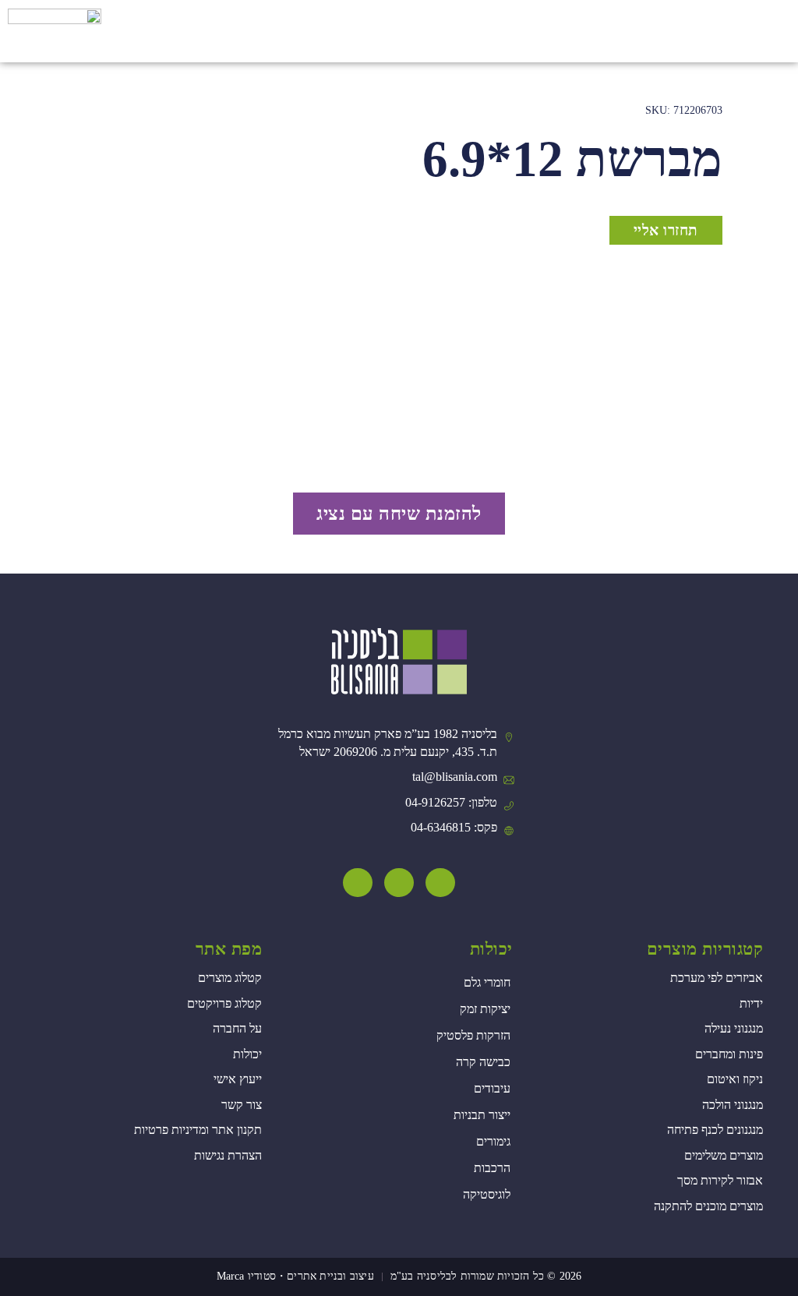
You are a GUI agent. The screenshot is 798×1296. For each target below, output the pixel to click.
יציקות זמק (485, 1008)
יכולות (491, 949)
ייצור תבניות (482, 1114)
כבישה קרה (483, 1061)
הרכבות (492, 1167)
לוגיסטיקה (486, 1194)
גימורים (493, 1141)
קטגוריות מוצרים (705, 949)
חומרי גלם (487, 982)
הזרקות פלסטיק (473, 1035)
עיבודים (492, 1088)
